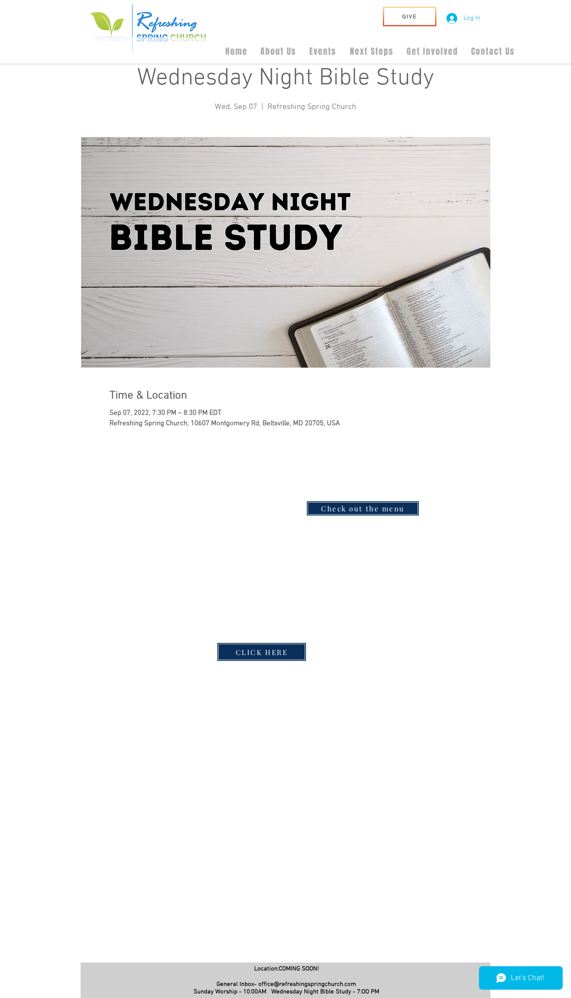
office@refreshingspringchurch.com (307, 984)
